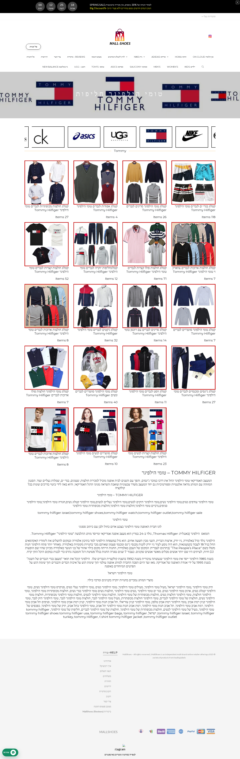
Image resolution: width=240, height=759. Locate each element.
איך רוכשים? (105, 666)
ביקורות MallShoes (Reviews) (97, 711)
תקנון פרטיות (105, 691)
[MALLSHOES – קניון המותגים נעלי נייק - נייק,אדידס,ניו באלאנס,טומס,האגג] (120, 36)
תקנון (108, 696)
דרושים (107, 686)
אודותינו (107, 660)
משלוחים (107, 676)
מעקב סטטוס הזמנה (102, 706)
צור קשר (107, 701)
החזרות (107, 681)
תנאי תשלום (105, 671)
